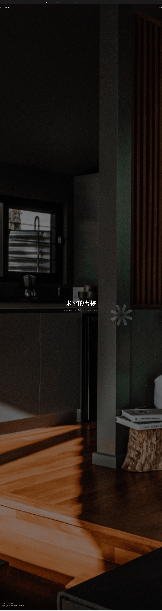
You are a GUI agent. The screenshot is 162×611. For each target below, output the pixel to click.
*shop (69, 2)
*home (47, 2)
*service (63, 2)
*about (53, 2)
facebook (75, 2)
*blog (58, 2)
